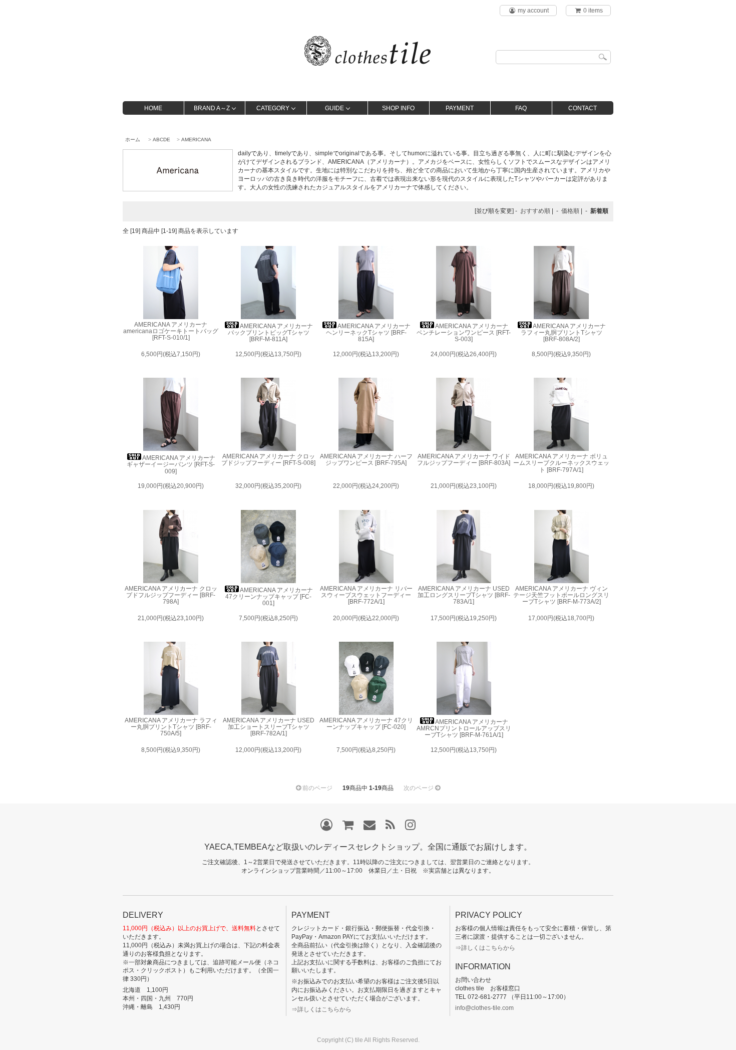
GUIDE (334, 108)
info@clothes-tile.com (484, 1007)
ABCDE (161, 139)
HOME (153, 108)
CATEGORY (272, 108)
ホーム (132, 139)
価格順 (570, 210)
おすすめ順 (535, 210)
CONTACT (582, 108)
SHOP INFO (398, 108)
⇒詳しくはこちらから (321, 1009)
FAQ (521, 108)
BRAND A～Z (212, 108)
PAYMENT (460, 108)
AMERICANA (196, 139)
